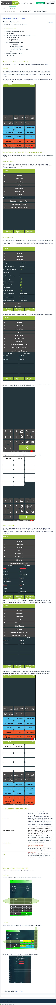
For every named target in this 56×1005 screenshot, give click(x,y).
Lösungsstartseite (7, 18)
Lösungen (12, 8)
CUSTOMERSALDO (16, 48)
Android (23, 18)
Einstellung (11, 33)
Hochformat (11, 55)
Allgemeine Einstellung (14, 37)
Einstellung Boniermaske (14, 40)
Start (4, 8)
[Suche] (3, 11)
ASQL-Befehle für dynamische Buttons (14, 42)
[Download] (25, 520)
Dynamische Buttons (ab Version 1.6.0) (15, 31)
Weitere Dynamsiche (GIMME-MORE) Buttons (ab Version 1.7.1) (20, 35)
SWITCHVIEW (14, 44)
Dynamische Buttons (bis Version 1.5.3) (15, 53)
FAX (12, 51)
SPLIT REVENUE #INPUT (17, 46)
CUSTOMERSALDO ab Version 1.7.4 (20, 49)
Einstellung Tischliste (13, 39)
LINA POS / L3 (16, 18)
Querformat (11, 57)
